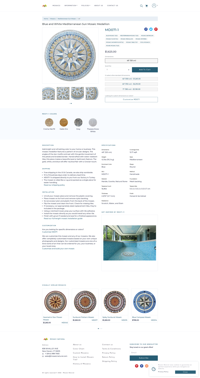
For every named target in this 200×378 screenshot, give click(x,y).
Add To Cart (145, 70)
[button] (141, 6)
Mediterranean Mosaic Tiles (129, 35)
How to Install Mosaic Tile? (83, 358)
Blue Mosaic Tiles (112, 35)
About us (98, 5)
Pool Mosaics (145, 42)
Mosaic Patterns (141, 39)
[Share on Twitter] (151, 29)
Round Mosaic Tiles (112, 45)
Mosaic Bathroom (147, 35)
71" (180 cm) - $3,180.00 (131, 89)
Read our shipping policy (54, 185)
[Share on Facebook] (146, 29)
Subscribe (143, 358)
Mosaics (56, 5)
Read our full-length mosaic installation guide (63, 219)
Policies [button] (85, 5)
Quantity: (108, 66)
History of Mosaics (82, 364)
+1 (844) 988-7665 (51, 354)
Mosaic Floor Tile (112, 39)
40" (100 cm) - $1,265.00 (131, 79)
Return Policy (108, 357)
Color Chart (78, 349)
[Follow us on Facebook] (142, 366)
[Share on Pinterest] (156, 29)
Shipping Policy (109, 361)
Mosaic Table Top (132, 42)
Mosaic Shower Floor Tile (114, 42)
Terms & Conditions (111, 349)
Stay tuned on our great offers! (141, 347)
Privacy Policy (109, 353)
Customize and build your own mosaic (58, 249)
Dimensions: (109, 56)
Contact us (112, 5)
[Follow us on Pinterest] (137, 366)
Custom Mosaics (81, 353)
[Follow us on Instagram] (147, 366)
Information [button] (70, 5)
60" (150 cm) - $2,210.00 (131, 84)
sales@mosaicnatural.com (55, 356)
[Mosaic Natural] (44, 7)
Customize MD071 (131, 99)
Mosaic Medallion (127, 39)
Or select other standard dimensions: (117, 75)
